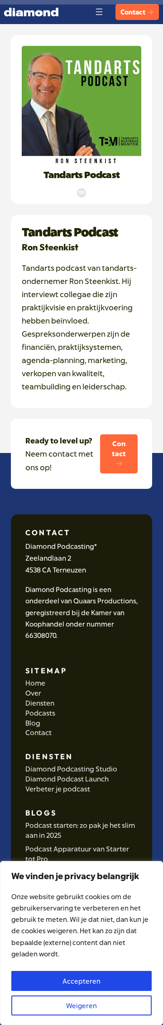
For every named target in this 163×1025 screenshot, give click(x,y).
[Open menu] (99, 11)
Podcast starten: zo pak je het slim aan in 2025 (80, 830)
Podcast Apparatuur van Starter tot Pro (77, 854)
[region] (81, 943)
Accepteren (81, 980)
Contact (133, 11)
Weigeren (81, 1005)
